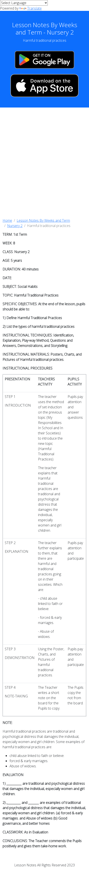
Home (7, 220)
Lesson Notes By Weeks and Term (43, 220)
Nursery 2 (14, 225)
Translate (34, 8)
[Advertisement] (44, 162)
